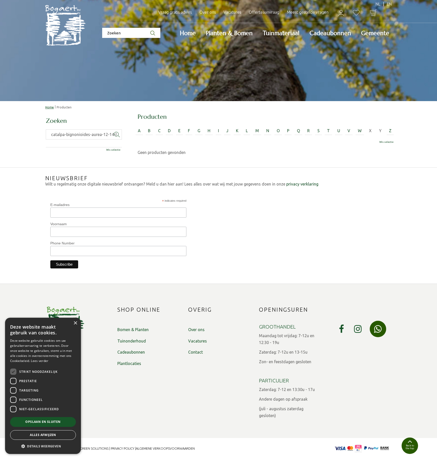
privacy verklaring (302, 184)
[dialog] (43, 386)
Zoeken (56, 121)
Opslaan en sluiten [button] (42, 422)
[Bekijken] (373, 12)
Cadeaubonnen (131, 352)
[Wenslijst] (356, 13)
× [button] (75, 323)
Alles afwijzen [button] (43, 435)
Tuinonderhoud (131, 341)
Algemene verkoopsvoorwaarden (165, 448)
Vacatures (197, 341)
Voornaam (58, 224)
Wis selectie (386, 142)
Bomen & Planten (133, 329)
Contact (195, 352)
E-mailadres (60, 205)
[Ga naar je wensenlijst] (356, 13)
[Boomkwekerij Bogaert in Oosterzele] (65, 25)
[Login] (341, 13)
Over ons (196, 329)
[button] (43, 446)
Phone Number (62, 243)
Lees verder (39, 361)
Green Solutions (94, 448)
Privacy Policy (122, 448)
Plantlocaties (129, 363)
